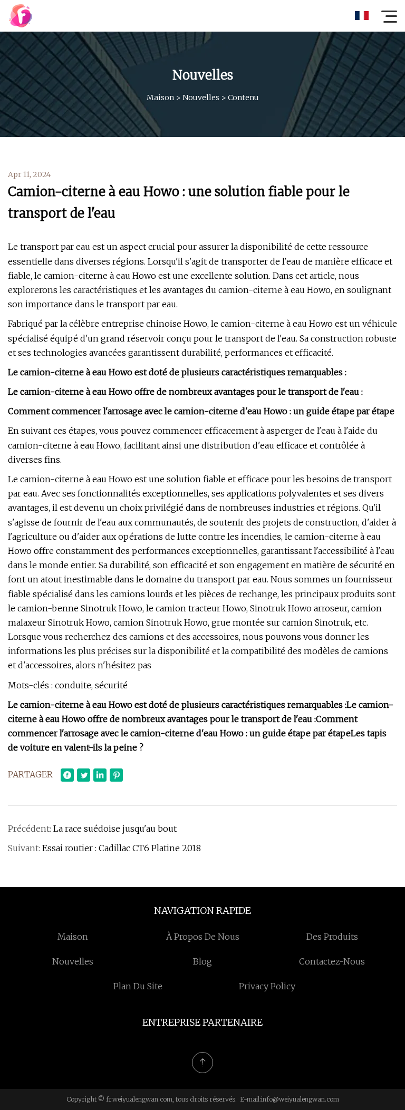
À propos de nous (202, 936)
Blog (202, 961)
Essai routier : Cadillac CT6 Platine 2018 (121, 848)
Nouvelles (200, 97)
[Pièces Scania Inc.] (20, 16)
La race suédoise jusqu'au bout (115, 828)
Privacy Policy (267, 986)
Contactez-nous (332, 961)
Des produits (332, 936)
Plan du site (137, 986)
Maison (160, 97)
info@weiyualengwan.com (300, 1099)
